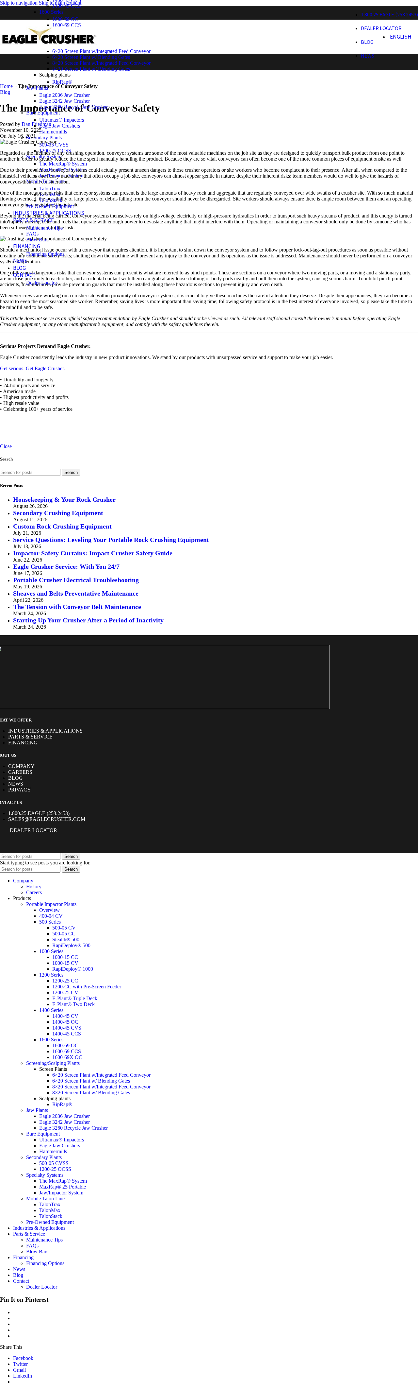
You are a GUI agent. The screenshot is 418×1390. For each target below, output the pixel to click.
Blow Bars (37, 239)
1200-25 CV (65, 992)
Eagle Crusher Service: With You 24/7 (66, 566)
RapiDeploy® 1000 (72, 969)
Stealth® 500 (65, 939)
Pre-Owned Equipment (50, 206)
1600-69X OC (67, 1057)
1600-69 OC (65, 19)
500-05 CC (63, 933)
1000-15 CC (65, 957)
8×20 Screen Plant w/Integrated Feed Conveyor (101, 63)
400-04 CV (51, 916)
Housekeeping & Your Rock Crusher (64, 499)
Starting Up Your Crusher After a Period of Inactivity (88, 620)
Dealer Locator (41, 283)
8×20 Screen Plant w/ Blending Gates (91, 69)
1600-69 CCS (66, 1051)
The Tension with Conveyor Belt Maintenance (77, 606)
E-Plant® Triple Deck (74, 998)
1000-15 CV (65, 963)
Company (21, 766)
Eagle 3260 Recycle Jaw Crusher (73, 107)
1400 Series (51, 1010)
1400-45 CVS (66, 1028)
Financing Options (45, 254)
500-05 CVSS (54, 145)
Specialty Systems (44, 156)
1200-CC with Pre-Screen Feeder (86, 986)
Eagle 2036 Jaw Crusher (64, 95)
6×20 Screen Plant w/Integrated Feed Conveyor (101, 51)
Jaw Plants (37, 88)
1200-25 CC (65, 980)
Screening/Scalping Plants (53, 1063)
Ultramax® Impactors (61, 120)
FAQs (32, 233)
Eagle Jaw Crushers (59, 126)
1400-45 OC (65, 1022)
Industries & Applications (45, 731)
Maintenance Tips (44, 228)
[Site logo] (49, 45)
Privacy (19, 789)
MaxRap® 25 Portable (62, 169)
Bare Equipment (43, 112)
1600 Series (51, 12)
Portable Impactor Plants (51, 904)
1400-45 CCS (66, 6)
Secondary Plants (44, 137)
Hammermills (53, 131)
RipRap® (62, 82)
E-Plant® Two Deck (73, 1004)
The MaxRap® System (63, 163)
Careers (20, 772)
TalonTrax (49, 188)
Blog (15, 778)
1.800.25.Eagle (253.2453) (39, 813)
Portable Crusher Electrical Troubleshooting (76, 579)
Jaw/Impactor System (61, 175)
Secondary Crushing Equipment (58, 512)
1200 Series (51, 975)
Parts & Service (30, 736)
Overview (49, 910)
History (33, 886)
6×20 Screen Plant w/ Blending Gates (91, 57)
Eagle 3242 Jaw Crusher (64, 101)
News (15, 784)
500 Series (50, 922)
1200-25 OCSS (55, 150)
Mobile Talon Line (45, 181)
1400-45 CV (65, 1016)
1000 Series (51, 951)
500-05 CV (64, 927)
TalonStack (50, 200)
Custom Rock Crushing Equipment (62, 526)
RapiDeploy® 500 (71, 945)
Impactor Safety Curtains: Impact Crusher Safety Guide (92, 553)
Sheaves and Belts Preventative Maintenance (75, 593)
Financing (23, 742)
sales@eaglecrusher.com (46, 819)
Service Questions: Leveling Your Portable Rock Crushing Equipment (111, 539)
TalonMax (49, 194)
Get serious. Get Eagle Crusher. (32, 368)
